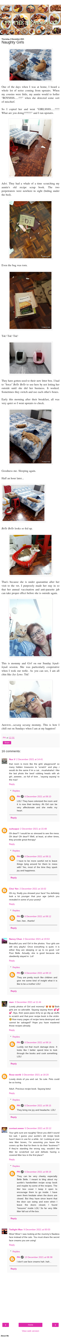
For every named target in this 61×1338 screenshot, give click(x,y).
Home (30, 1325)
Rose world (15, 1074)
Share (7, 743)
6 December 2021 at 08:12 (38, 916)
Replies (16, 791)
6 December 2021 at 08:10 (38, 796)
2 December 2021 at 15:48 (33, 828)
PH (18, 796)
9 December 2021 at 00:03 (37, 1229)
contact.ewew (16, 1128)
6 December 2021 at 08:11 (38, 856)
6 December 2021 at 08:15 (38, 1105)
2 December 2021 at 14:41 (29, 759)
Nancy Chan (15, 939)
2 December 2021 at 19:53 (36, 939)
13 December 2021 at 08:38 (38, 1257)
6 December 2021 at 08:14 (38, 1042)
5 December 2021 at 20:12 (38, 1128)
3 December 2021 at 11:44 (28, 1002)
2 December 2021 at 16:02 (33, 888)
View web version (30, 1331)
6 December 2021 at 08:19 (38, 1172)
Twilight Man (16, 1229)
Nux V (12, 759)
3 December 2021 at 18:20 (35, 1074)
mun (11, 1002)
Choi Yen (14, 888)
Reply (12, 784)
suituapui (14, 828)
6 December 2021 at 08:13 (38, 973)
